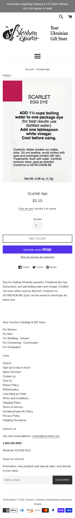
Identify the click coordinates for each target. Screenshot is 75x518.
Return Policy (11, 385)
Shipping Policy (12, 402)
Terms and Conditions (16, 398)
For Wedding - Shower (16, 338)
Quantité (37, 219)
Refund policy (11, 389)
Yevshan (29, 499)
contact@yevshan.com (46, 436)
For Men (8, 333)
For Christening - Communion (20, 342)
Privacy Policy (11, 415)
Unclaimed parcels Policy (18, 411)
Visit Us (7, 380)
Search (7, 363)
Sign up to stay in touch (16, 367)
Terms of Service (13, 407)
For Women (10, 329)
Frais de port (25, 208)
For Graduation (12, 347)
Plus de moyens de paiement (37, 257)
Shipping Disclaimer (14, 420)
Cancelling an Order (14, 393)
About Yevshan (12, 371)
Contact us (9, 376)
